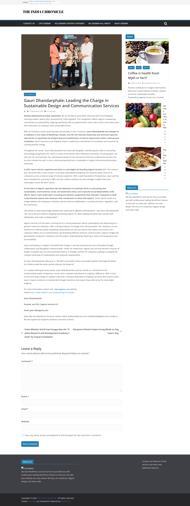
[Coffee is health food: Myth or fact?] (147, 42)
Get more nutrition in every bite (165, 117)
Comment (27, 361)
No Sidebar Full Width (99, 23)
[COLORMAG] (132, 193)
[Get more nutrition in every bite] (143, 124)
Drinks (131, 68)
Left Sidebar (45, 23)
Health (146, 68)
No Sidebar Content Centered (69, 23)
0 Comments (51, 111)
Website (25, 421)
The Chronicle (30, 94)
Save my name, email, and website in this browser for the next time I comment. (63, 435)
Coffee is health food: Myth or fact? (143, 75)
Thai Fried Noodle (165, 157)
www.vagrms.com (62, 289)
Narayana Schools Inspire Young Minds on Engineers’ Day (96, 331)
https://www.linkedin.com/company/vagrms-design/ (52, 292)
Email (24, 409)
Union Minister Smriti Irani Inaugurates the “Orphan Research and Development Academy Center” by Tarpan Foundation (47, 333)
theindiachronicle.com (152, 83)
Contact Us (29, 23)
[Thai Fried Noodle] (143, 164)
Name (25, 396)
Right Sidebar (121, 23)
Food (138, 68)
